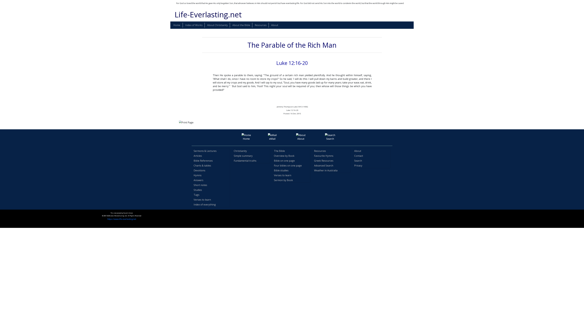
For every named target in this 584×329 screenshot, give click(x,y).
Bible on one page (284, 160)
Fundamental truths (245, 160)
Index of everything (205, 204)
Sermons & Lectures (205, 151)
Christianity (240, 151)
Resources (320, 151)
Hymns (198, 175)
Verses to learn (202, 199)
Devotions (199, 170)
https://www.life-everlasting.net (121, 219)
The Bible (279, 151)
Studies (198, 190)
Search (358, 160)
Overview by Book (284, 155)
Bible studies (281, 170)
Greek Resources (323, 160)
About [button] (274, 25)
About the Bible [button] (241, 25)
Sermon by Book (283, 180)
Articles (198, 155)
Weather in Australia (325, 170)
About (357, 151)
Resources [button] (261, 25)
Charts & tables (202, 165)
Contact (358, 155)
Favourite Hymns (323, 155)
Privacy (358, 165)
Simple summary (243, 155)
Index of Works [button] (194, 25)
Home (176, 25)
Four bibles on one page (288, 165)
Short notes (200, 185)
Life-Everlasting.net (208, 14)
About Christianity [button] (217, 25)
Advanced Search (323, 165)
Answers (198, 180)
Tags (196, 194)
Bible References (203, 160)
